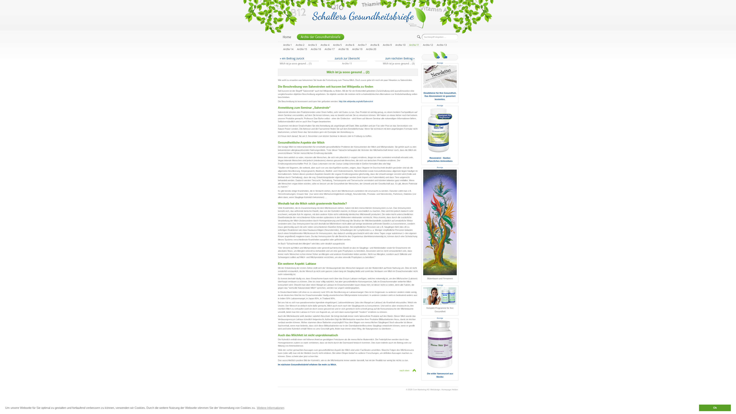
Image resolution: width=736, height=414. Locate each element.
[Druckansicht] (436, 55)
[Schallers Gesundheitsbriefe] (369, 17)
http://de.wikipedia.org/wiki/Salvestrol (356, 101)
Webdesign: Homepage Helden (444, 390)
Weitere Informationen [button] (270, 407)
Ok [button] (715, 407)
